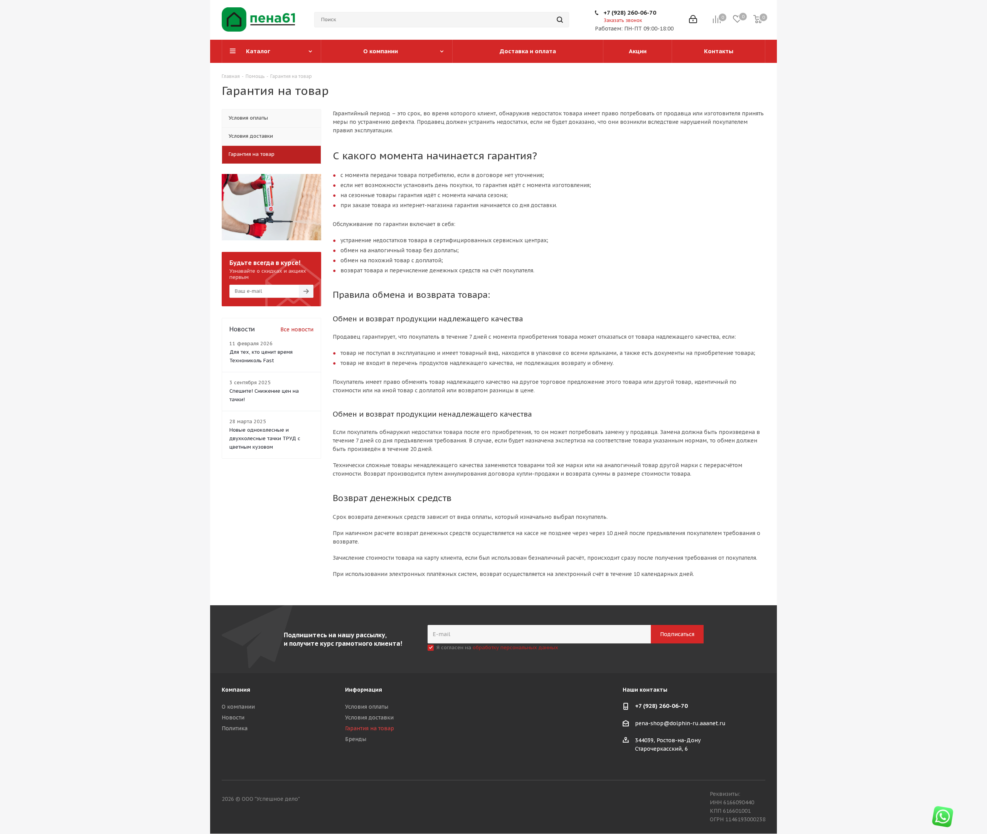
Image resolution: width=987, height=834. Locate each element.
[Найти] (560, 19)
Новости (233, 717)
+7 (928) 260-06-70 (629, 12)
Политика (235, 728)
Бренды (355, 739)
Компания (236, 689)
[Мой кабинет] (693, 19)
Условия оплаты (366, 706)
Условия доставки (369, 717)
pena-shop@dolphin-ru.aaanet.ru (680, 723)
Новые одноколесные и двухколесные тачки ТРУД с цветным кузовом (264, 438)
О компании (238, 706)
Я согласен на (497, 647)
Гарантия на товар (369, 728)
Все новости (296, 329)
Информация (363, 689)
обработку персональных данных (515, 647)
